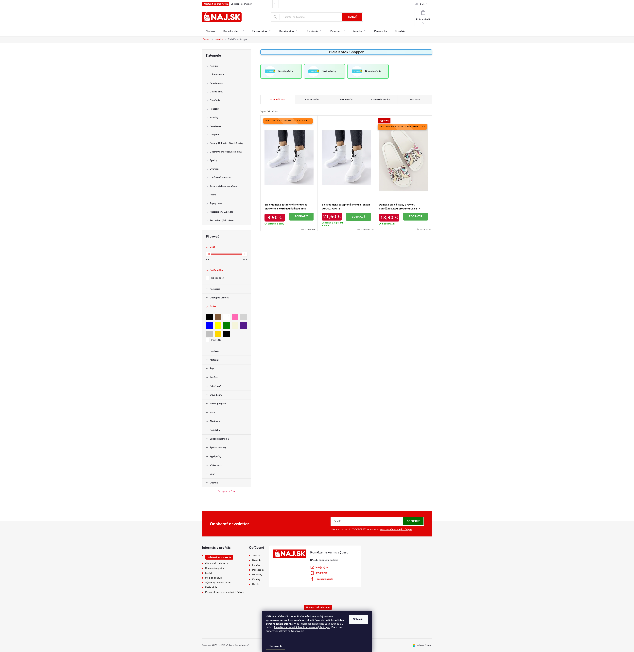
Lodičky (256, 565)
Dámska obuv (217, 74)
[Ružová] (235, 317)
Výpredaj (214, 169)
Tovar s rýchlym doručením (224, 186)
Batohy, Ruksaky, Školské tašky (226, 143)
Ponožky (214, 108)
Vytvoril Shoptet (424, 645)
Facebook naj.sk (324, 579)
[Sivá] (243, 317)
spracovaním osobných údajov (396, 529)
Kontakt (209, 573)
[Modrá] (209, 325)
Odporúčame (277, 99)
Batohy (256, 584)
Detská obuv (216, 91)
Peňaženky (215, 126)
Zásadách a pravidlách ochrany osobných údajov (302, 627)
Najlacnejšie (312, 99)
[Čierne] (226, 334)
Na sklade (217, 277)
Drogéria (214, 134)
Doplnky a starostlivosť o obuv (226, 151)
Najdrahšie (346, 99)
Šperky (213, 160)
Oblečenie (215, 100)
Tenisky (256, 555)
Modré (215, 340)
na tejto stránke (330, 624)
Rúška (213, 194)
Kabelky (214, 117)
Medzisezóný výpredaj (221, 211)
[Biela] (226, 317)
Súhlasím (358, 619)
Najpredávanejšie (380, 99)
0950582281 (322, 573)
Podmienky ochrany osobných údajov (224, 592)
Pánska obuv (216, 83)
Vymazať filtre (228, 491)
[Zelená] (226, 325)
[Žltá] (218, 325)
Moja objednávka (213, 577)
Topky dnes (216, 203)
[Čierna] (209, 317)
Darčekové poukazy (220, 177)
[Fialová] (243, 325)
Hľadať (352, 17)
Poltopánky (258, 570)
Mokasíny (257, 574)
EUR (422, 3)
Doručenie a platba (214, 568)
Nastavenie (275, 646)
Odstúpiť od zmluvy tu (215, 3)
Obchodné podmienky (241, 3)
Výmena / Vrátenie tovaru (218, 582)
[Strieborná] (209, 334)
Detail (301, 217)
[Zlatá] (218, 334)
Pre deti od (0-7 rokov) (222, 220)
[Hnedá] (218, 317)
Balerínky (257, 560)
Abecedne (415, 99)
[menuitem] (210, 31)
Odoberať (413, 521)
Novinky (214, 66)
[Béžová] (235, 325)
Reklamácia (211, 587)
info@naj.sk (322, 567)
